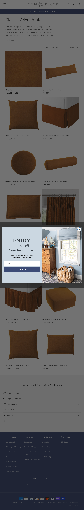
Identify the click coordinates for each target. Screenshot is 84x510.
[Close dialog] (79, 229)
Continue (22, 269)
